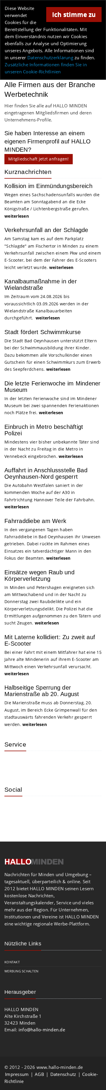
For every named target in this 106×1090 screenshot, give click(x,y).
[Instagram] (13, 809)
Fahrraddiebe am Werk (35, 521)
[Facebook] (32, 809)
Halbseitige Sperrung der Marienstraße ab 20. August (41, 690)
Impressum (17, 1074)
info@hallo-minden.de (42, 1030)
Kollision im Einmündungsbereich (48, 186)
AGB (39, 1074)
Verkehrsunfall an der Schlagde (46, 230)
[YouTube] (51, 809)
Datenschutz (63, 1074)
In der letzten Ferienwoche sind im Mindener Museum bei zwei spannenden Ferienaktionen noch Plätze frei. (51, 406)
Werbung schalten (21, 971)
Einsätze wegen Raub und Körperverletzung (39, 575)
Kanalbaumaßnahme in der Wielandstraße (40, 284)
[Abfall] (51, 764)
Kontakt (12, 962)
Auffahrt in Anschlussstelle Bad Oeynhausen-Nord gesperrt (45, 473)
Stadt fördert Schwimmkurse (42, 332)
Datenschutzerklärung (50, 57)
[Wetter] (13, 764)
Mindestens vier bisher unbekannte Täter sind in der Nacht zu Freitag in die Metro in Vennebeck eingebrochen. (51, 449)
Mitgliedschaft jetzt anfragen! (38, 159)
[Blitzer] (32, 764)
